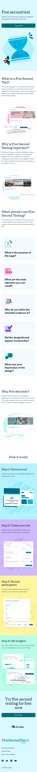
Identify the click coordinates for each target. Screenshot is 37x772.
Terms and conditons (8, 754)
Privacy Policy (6, 751)
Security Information (8, 748)
